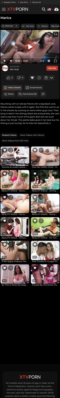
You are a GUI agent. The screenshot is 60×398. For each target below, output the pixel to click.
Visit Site (52, 68)
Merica (45, 26)
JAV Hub (30, 26)
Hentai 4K (36, 2)
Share (10, 94)
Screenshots (36, 87)
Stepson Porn (10, 2)
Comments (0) (29, 94)
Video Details (14, 87)
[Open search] (43, 9)
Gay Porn (24, 2)
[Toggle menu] (3, 9)
